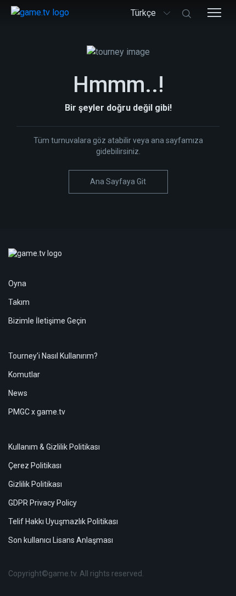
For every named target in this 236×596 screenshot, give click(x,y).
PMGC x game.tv (36, 411)
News (17, 393)
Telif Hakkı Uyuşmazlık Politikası (63, 521)
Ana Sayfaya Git (118, 181)
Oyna (17, 283)
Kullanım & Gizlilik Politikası (54, 446)
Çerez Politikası (34, 465)
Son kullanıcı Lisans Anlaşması (60, 540)
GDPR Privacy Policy (42, 502)
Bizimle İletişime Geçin (47, 320)
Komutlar (24, 374)
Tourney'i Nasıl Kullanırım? (53, 355)
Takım (19, 302)
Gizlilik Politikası (35, 484)
